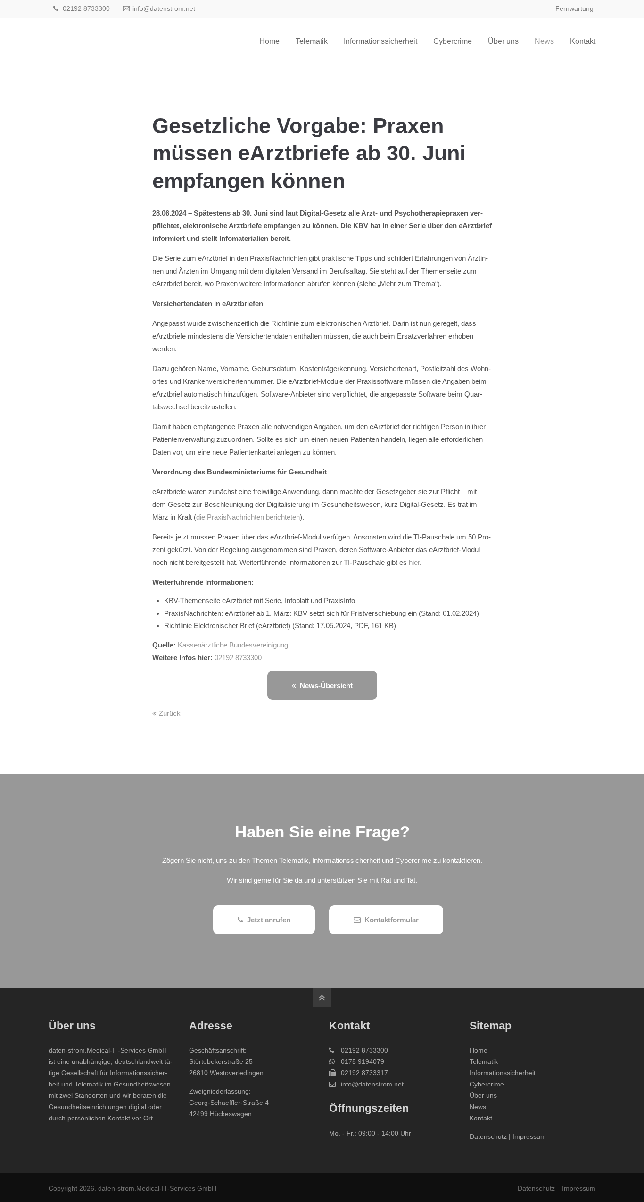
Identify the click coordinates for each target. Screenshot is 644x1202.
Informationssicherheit (503, 1073)
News (478, 1107)
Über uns (483, 1095)
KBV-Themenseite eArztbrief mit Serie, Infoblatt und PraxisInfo (259, 601)
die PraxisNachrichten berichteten (248, 517)
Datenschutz (488, 1136)
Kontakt (481, 1118)
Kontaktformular (391, 920)
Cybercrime (487, 1084)
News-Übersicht (326, 685)
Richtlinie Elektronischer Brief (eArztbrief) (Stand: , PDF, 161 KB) (280, 626)
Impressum (529, 1136)
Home (478, 1050)
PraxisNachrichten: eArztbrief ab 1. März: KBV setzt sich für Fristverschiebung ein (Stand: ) (321, 613)
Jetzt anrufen (268, 920)
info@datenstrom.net (163, 8)
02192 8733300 (85, 8)
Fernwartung (574, 8)
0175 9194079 (362, 1061)
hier (414, 562)
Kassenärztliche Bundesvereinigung (233, 645)
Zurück (170, 713)
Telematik (484, 1061)
